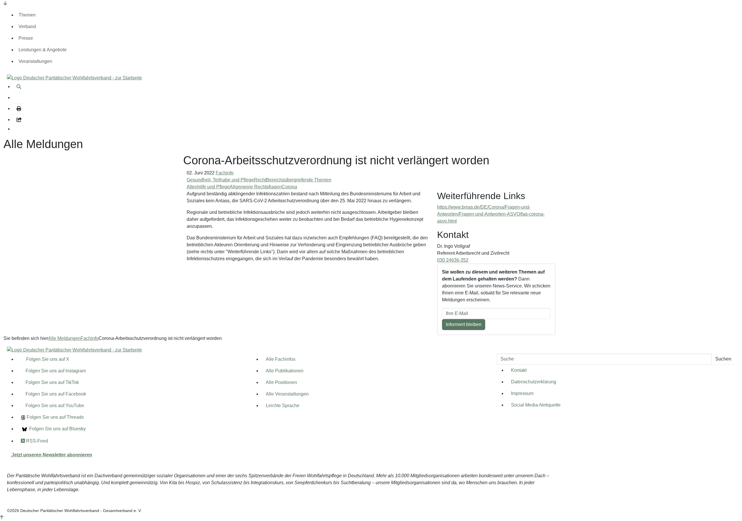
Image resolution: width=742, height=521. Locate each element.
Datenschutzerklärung (533, 381)
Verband (27, 26)
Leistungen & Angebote (43, 49)
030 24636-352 (452, 260)
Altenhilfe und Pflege (208, 186)
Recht (260, 179)
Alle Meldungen (64, 338)
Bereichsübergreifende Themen (298, 179)
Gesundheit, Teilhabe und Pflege (220, 179)
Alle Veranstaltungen (287, 393)
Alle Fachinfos (280, 359)
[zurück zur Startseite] (74, 77)
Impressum (522, 393)
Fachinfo (225, 172)
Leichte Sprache (282, 405)
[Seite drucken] (19, 108)
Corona (289, 186)
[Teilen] (19, 119)
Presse (26, 38)
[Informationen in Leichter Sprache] (20, 97)
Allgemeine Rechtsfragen (256, 186)
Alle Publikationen (284, 370)
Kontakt (519, 370)
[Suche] (19, 86)
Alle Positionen (281, 382)
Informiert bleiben (463, 324)
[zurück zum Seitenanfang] (1, 517)
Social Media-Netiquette (536, 404)
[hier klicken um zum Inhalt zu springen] (5, 3)
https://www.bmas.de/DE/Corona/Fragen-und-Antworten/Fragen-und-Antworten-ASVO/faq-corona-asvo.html (491, 214)
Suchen (723, 358)
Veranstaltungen (35, 61)
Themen (27, 14)
